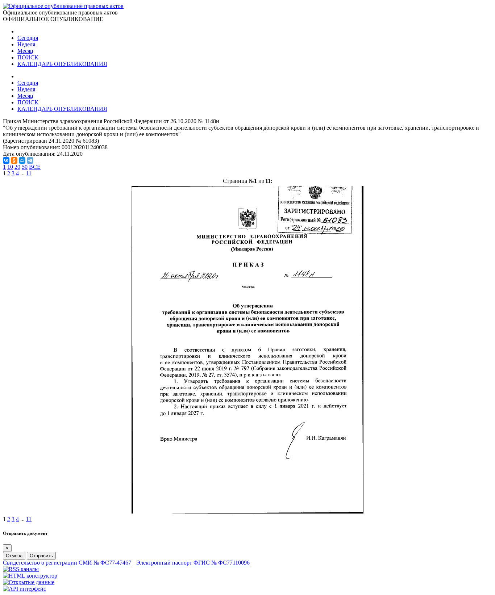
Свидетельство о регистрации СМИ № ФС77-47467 (67, 563)
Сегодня (27, 38)
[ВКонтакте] (6, 160)
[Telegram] (30, 160)
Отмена (14, 555)
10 (10, 167)
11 (29, 173)
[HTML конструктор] (30, 576)
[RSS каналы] (21, 569)
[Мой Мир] (22, 160)
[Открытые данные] (28, 582)
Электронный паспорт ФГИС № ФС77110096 (193, 563)
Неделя (26, 44)
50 (25, 167)
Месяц (25, 51)
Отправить (41, 555)
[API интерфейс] (24, 589)
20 (17, 167)
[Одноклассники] (14, 160)
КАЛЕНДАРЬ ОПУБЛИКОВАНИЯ (62, 64)
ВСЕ (35, 167)
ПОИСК (27, 57)
